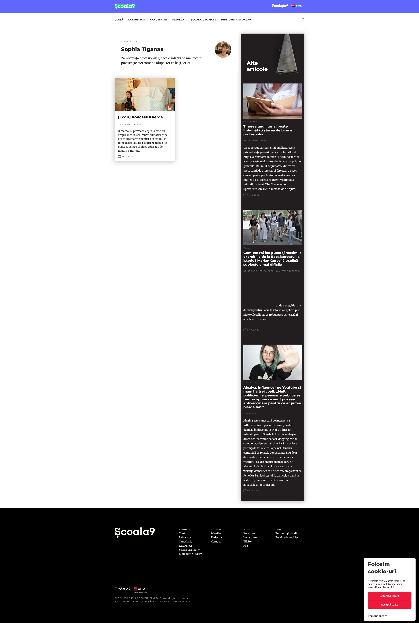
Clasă (119, 19)
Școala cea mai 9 (203, 19)
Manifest (216, 533)
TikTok (247, 541)
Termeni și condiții (287, 533)
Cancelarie (158, 19)
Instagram (250, 537)
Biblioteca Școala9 (236, 19)
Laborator (136, 19)
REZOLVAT (179, 19)
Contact (216, 541)
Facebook (249, 533)
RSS (245, 545)
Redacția (216, 537)
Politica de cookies (286, 537)
